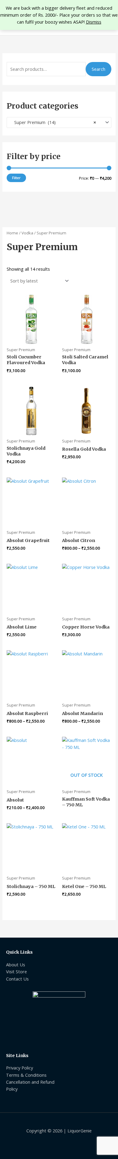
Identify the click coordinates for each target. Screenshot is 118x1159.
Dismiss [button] (93, 22)
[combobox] (59, 122)
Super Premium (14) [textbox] (53, 122)
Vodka (27, 233)
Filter (16, 177)
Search (98, 69)
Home (12, 233)
